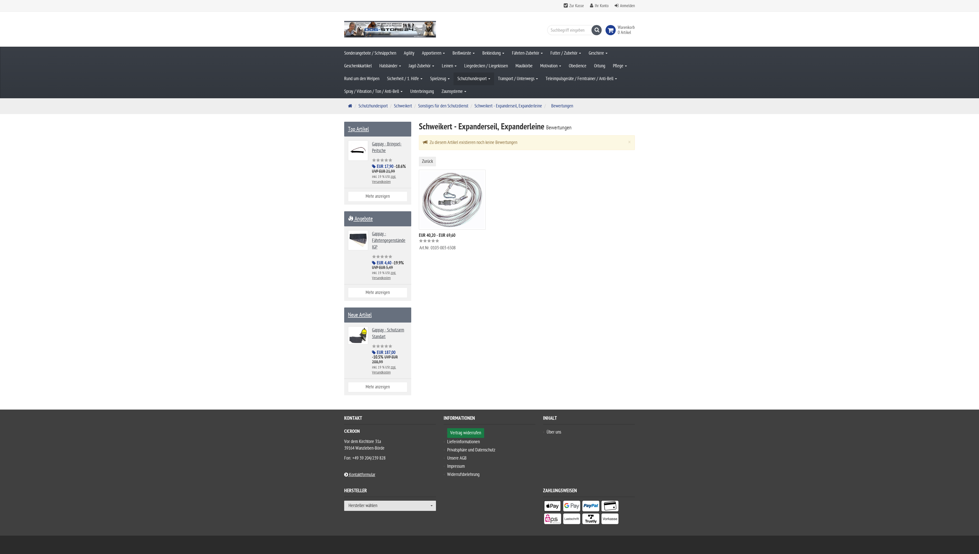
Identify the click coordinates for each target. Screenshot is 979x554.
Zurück (427, 161)
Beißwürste (462, 53)
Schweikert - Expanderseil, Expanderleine (508, 106)
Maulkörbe (524, 66)
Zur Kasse (576, 6)
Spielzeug (438, 78)
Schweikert (403, 106)
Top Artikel (358, 129)
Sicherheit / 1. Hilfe (403, 78)
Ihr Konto (602, 6)
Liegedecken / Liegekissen (486, 66)
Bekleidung (492, 53)
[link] (612, 30)
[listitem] (552, 507)
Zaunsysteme (453, 91)
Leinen (448, 66)
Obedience (577, 66)
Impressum (456, 466)
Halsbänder (388, 66)
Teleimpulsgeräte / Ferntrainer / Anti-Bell (580, 78)
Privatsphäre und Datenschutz (471, 450)
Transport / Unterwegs (516, 78)
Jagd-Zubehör (420, 66)
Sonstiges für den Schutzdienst (443, 106)
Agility (409, 53)
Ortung (599, 66)
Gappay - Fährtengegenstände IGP (388, 240)
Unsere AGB (457, 458)
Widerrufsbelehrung (463, 474)
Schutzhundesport (472, 78)
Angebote (363, 219)
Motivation (549, 66)
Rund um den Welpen (361, 78)
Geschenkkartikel (358, 66)
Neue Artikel (360, 315)
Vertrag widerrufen (465, 433)
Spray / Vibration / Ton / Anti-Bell (372, 91)
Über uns (554, 432)
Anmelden (627, 6)
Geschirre (597, 53)
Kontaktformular (361, 474)
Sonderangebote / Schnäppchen (370, 53)
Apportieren (432, 53)
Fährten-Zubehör (526, 53)
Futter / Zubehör (564, 53)
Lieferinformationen (463, 442)
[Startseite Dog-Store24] (390, 29)
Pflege (618, 66)
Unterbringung (422, 91)
